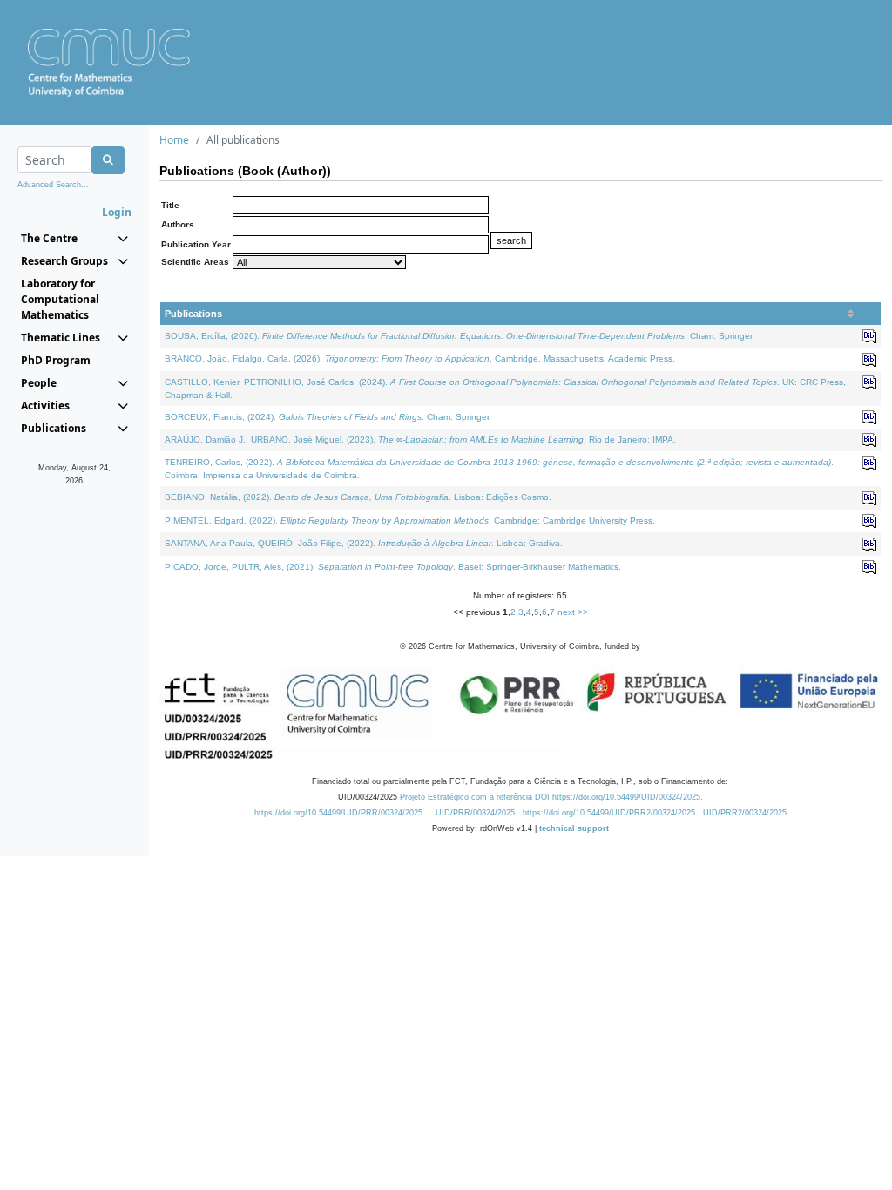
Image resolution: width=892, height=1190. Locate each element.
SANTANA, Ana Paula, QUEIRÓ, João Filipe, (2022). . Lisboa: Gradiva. (364, 543)
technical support (574, 828)
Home (174, 139)
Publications (193, 313)
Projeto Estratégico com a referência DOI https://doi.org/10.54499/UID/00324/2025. (551, 797)
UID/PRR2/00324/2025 (745, 812)
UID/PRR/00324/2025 (475, 812)
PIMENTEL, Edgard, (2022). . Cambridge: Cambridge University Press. (410, 520)
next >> (573, 612)
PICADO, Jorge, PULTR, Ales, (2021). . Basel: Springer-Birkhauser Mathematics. (393, 566)
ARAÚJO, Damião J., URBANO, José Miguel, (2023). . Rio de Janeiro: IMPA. (420, 439)
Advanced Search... (53, 184)
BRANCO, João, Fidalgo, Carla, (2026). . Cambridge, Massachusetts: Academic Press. (420, 358)
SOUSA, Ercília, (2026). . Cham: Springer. (459, 336)
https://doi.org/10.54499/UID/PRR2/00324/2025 (609, 812)
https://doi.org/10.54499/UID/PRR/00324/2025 (338, 812)
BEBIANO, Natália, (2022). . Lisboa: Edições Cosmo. (358, 497)
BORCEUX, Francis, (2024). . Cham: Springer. (328, 417)
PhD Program (56, 360)
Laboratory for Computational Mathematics (60, 299)
